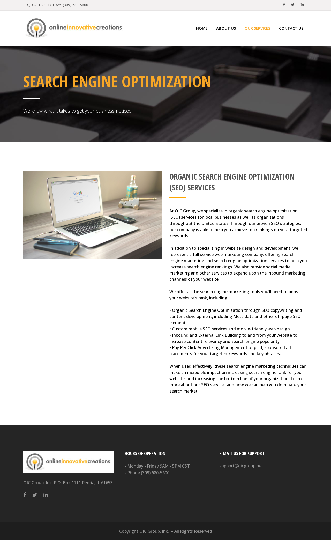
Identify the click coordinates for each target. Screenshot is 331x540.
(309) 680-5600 (155, 473)
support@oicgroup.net (241, 466)
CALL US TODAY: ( (59, 4)
